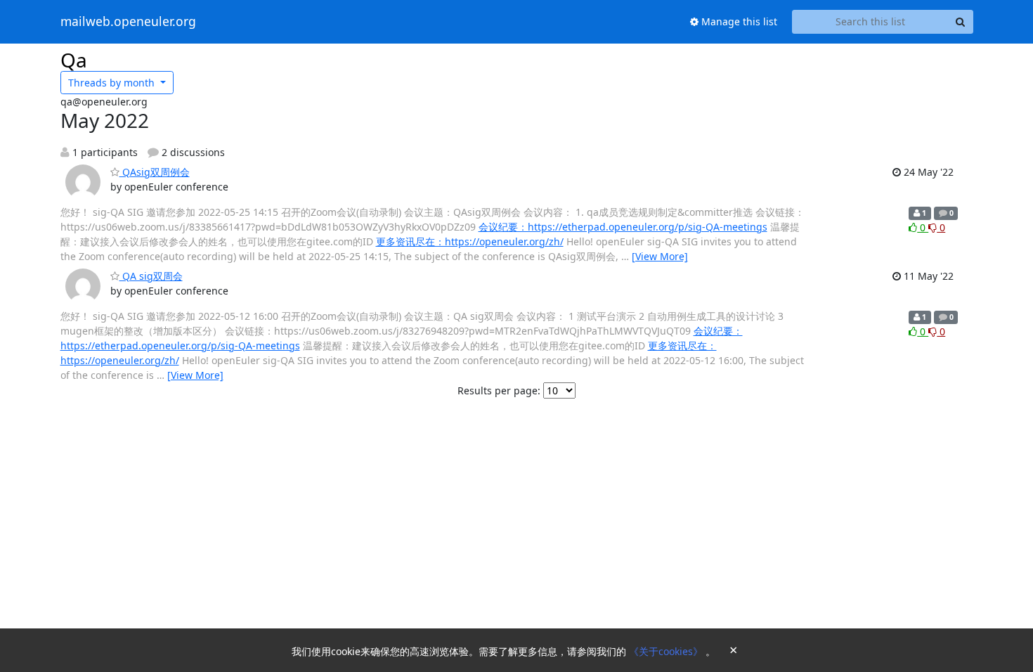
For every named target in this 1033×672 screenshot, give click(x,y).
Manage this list (738, 21)
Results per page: (498, 390)
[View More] (660, 256)
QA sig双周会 (151, 276)
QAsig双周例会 (154, 172)
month (112, 82)
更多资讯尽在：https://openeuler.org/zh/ (470, 241)
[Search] (960, 22)
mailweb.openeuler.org (128, 21)
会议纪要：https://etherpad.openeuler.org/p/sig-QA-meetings (623, 226)
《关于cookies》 (667, 651)
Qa (73, 59)
